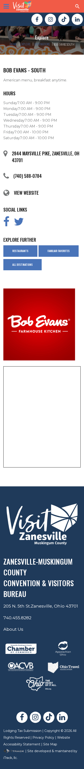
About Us (13, 629)
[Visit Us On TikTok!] (63, 19)
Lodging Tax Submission (22, 731)
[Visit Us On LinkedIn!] (77, 19)
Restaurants (20, 251)
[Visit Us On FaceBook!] (37, 19)
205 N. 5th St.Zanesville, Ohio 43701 (40, 606)
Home (13, 44)
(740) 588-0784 (27, 175)
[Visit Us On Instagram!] (50, 19)
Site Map (50, 744)
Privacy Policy (43, 737)
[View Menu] (6, 6)
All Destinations (22, 264)
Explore (25, 44)
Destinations (42, 44)
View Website (26, 192)
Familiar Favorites (58, 251)
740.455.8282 (17, 617)
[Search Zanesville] (77, 6)
